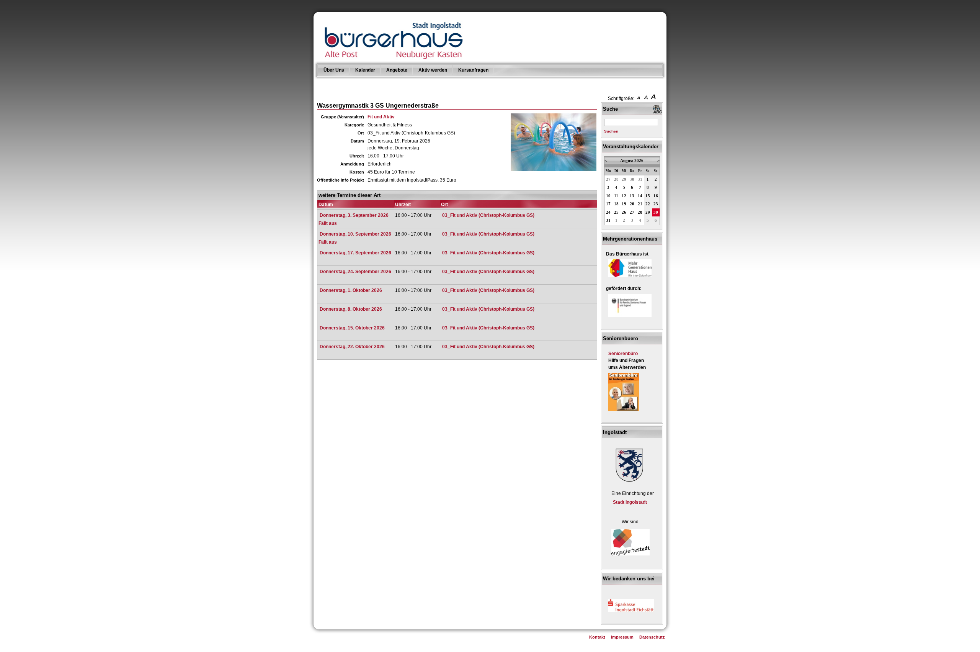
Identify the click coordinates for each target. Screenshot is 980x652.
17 (608, 204)
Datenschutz (652, 637)
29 (624, 179)
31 (640, 179)
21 (640, 204)
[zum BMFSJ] (629, 317)
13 (632, 196)
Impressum (622, 637)
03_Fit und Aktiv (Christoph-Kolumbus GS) (488, 215)
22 (647, 204)
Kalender (365, 70)
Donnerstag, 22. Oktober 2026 (352, 346)
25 (616, 212)
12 (624, 196)
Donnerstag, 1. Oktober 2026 (351, 290)
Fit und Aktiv (381, 117)
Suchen (611, 131)
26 (624, 212)
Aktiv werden (432, 70)
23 (655, 204)
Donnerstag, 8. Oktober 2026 (351, 309)
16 (655, 196)
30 (632, 179)
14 (640, 196)
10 (608, 196)
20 (632, 204)
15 (647, 196)
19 (624, 204)
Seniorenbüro (623, 353)
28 (616, 179)
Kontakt (597, 637)
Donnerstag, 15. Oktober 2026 (352, 328)
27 (608, 179)
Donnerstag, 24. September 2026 (355, 271)
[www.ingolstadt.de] (628, 482)
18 (616, 204)
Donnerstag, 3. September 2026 (354, 215)
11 (616, 196)
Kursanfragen (473, 70)
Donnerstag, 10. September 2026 (355, 234)
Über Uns (333, 70)
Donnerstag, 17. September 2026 (355, 253)
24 (608, 212)
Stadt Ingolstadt (630, 502)
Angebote (396, 70)
